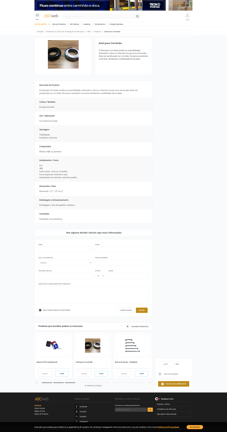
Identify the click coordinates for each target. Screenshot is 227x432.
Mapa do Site (40, 411)
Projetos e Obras (163, 404)
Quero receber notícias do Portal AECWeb (56, 310)
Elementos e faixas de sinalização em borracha (65, 31)
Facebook (83, 406)
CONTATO (45, 374)
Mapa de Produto (41, 414)
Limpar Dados (126, 310)
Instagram (84, 421)
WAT (89, 31)
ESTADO (97, 271)
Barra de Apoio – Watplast (126, 362)
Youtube (83, 411)
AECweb (40, 31)
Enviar (142, 310)
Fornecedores (100, 24)
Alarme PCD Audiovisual (47, 362)
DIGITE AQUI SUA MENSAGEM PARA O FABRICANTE (54, 284)
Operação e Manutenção (166, 414)
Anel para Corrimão (84, 362)
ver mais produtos (139, 326)
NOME (40, 245)
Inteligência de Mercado (166, 409)
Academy (86, 24)
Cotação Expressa (116, 24)
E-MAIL (97, 245)
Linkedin (83, 416)
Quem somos (40, 408)
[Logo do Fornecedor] (166, 364)
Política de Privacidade (168, 427)
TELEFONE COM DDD (45, 271)
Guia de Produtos (59, 24)
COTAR (62, 374)
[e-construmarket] (164, 398)
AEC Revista (74, 24)
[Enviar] (150, 410)
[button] (36, 382)
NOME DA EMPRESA (101, 258)
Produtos (97, 31)
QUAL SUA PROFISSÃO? (45, 258)
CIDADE (110, 271)
